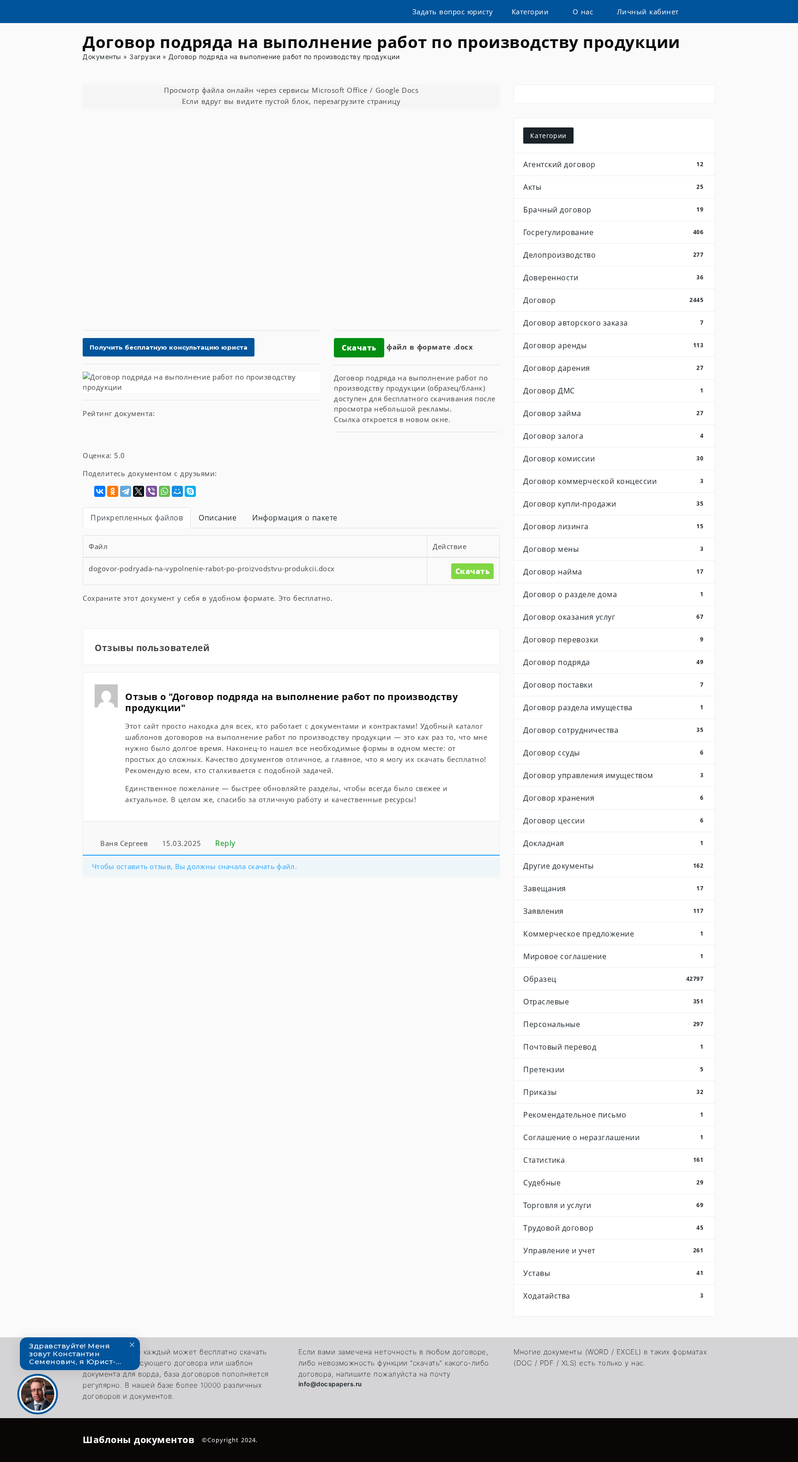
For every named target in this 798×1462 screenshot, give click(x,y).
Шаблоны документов (138, 1439)
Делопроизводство (613, 255)
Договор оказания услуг (613, 617)
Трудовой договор (613, 1228)
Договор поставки (613, 685)
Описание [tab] (217, 518)
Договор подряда (613, 662)
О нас (583, 11)
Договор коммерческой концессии (613, 481)
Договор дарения (613, 368)
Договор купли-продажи (613, 504)
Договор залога (613, 436)
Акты (613, 187)
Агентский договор (613, 164)
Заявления (613, 911)
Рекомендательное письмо (613, 1115)
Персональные (613, 1024)
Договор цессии (613, 821)
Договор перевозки (613, 639)
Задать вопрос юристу (452, 11)
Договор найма (613, 572)
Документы (102, 56)
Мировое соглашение (613, 956)
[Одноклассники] (112, 491)
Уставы (613, 1273)
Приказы (613, 1092)
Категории (530, 11)
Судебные (613, 1183)
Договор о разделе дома (613, 594)
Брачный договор (613, 210)
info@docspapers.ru (330, 1384)
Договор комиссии (613, 458)
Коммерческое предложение (613, 934)
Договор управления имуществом (613, 775)
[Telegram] (125, 491)
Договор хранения (613, 798)
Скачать (359, 348)
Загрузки (144, 56)
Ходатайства (613, 1296)
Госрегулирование (613, 232)
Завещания (613, 888)
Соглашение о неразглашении (613, 1137)
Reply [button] (224, 843)
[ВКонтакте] (99, 491)
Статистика (613, 1160)
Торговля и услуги (613, 1205)
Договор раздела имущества (613, 707)
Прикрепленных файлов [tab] (137, 518)
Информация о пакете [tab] (295, 518)
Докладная (613, 843)
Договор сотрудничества (613, 730)
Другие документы (613, 866)
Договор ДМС (613, 391)
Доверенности (613, 277)
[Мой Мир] (177, 491)
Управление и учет (613, 1250)
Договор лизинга (613, 526)
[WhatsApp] (164, 491)
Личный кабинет (648, 11)
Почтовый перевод (613, 1047)
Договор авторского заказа (613, 323)
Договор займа (613, 413)
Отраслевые (613, 1002)
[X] (138, 491)
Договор (613, 300)
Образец (613, 979)
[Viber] (151, 491)
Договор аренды (613, 345)
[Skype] (190, 491)
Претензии (613, 1069)
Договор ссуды (613, 753)
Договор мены (613, 549)
